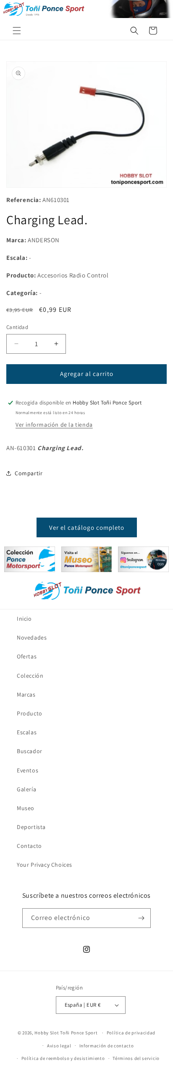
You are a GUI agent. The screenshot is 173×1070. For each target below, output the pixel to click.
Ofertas (27, 656)
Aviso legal (59, 1046)
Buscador (29, 751)
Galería (26, 789)
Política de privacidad (131, 1033)
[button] (17, 30)
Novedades (32, 637)
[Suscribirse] (141, 918)
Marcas (26, 694)
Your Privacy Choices (44, 864)
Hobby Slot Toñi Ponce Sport (65, 1033)
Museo (25, 808)
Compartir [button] (28, 473)
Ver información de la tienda (54, 424)
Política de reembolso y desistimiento (63, 1058)
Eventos (27, 770)
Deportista (31, 827)
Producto (29, 713)
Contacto (29, 846)
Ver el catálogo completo (86, 527)
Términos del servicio (136, 1058)
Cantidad (17, 327)
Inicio (24, 618)
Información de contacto (106, 1046)
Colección (30, 675)
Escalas (27, 732)
